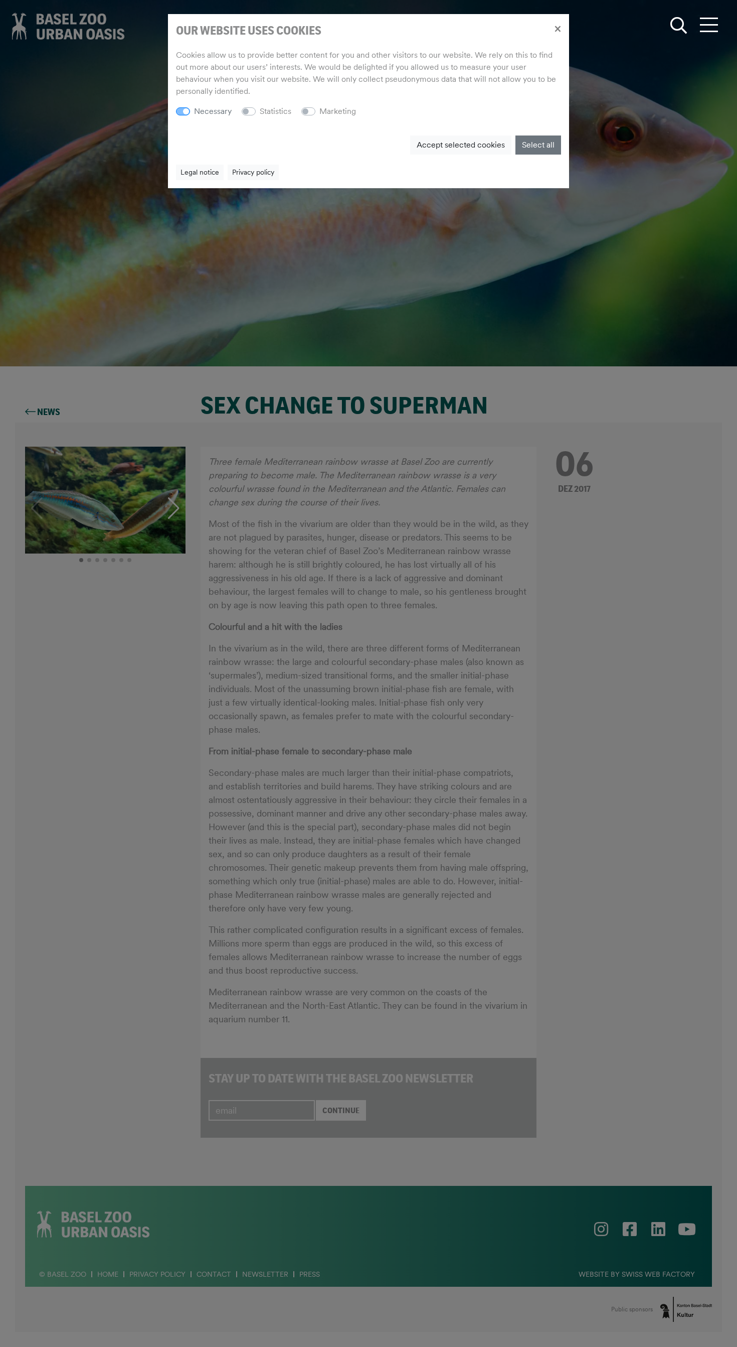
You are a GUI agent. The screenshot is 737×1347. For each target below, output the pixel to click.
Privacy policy (253, 172)
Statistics (275, 111)
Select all (538, 145)
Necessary (213, 111)
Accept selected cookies (461, 145)
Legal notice (199, 172)
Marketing (337, 111)
